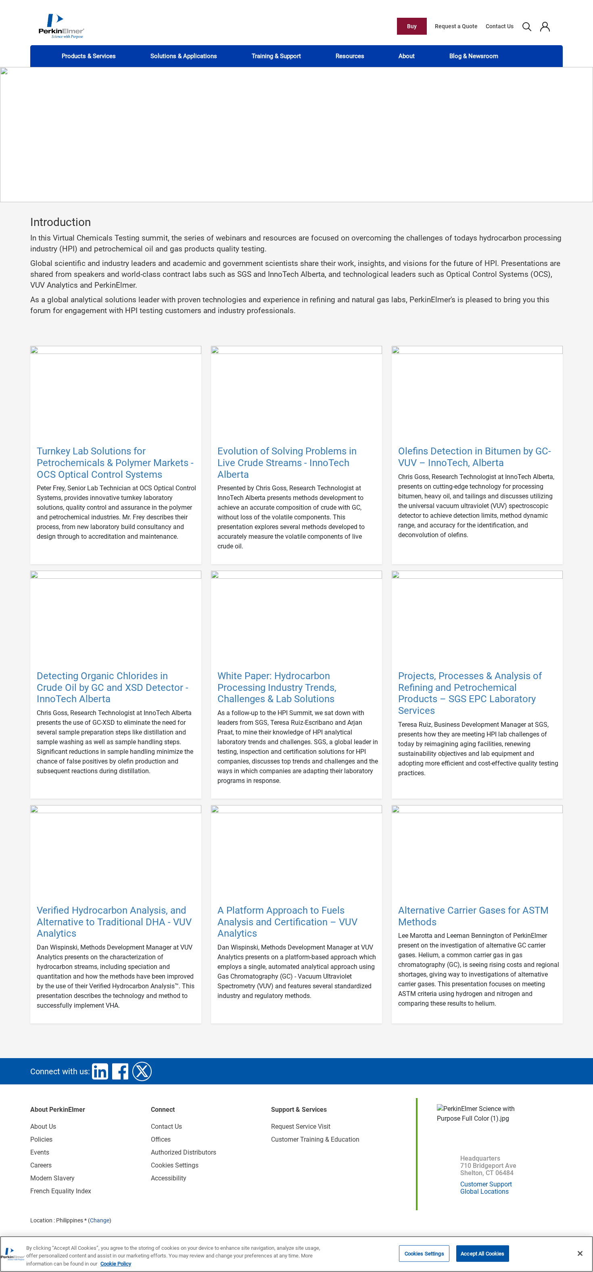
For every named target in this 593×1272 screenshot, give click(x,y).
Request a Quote (456, 26)
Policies (41, 1139)
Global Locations (484, 1191)
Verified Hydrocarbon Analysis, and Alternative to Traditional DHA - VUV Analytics (114, 922)
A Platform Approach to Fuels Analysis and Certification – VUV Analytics (287, 922)
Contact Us (500, 26)
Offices (161, 1139)
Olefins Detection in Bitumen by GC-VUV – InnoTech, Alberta (474, 457)
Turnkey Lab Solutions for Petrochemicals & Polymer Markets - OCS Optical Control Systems (115, 463)
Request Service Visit (300, 1126)
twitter (142, 1071)
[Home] (61, 26)
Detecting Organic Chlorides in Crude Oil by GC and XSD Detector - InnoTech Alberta (112, 687)
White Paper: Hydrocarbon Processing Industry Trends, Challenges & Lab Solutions (276, 687)
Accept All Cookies (482, 1253)
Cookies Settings (424, 1253)
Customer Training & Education (315, 1139)
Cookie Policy (115, 1264)
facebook (120, 1071)
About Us (43, 1126)
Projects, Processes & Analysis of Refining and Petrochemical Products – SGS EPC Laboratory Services (470, 693)
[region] (296, 1254)
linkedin (100, 1071)
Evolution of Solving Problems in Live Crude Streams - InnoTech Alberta (287, 463)
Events (39, 1152)
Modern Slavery (52, 1178)
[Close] (580, 1253)
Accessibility (168, 1178)
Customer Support (486, 1184)
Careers (41, 1165)
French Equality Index (60, 1191)
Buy (412, 26)
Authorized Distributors (183, 1152)
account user (545, 26)
